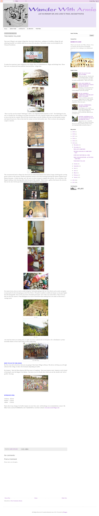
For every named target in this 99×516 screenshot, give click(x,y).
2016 (73, 138)
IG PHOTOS (30, 28)
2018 (73, 134)
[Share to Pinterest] (27, 449)
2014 (73, 140)
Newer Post (7, 498)
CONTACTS (22, 28)
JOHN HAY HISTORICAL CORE (82, 155)
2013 (73, 143)
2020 (73, 131)
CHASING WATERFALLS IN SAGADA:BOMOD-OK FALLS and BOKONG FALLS (86, 118)
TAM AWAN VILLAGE (79, 161)
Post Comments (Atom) (16, 500)
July (75, 168)
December (76, 145)
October (76, 163)
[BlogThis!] (23, 449)
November (76, 147)
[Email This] (22, 449)
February (76, 175)
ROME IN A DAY (76, 42)
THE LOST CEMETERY (79, 149)
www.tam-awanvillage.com (52, 407)
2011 (73, 182)
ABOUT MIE (13, 28)
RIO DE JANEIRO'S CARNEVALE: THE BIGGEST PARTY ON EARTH (86, 95)
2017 (73, 136)
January (76, 177)
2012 (73, 180)
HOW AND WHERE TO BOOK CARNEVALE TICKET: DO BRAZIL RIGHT (86, 85)
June (75, 170)
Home (5, 28)
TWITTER (38, 28)
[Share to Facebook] (26, 449)
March (75, 172)
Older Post (64, 498)
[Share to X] (25, 449)
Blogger (65, 512)
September (76, 166)
